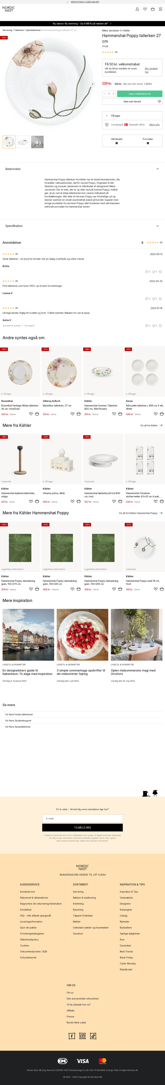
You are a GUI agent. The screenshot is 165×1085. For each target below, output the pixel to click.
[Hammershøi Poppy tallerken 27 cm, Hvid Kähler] (49, 83)
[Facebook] (72, 1035)
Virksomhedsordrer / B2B (33, 951)
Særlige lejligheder (130, 933)
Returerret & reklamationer (34, 897)
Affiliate (70, 1010)
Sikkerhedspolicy (29, 939)
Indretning (78, 903)
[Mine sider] (137, 9)
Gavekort (78, 933)
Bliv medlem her (151, 70)
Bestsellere (126, 927)
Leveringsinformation (31, 921)
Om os (70, 992)
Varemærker (126, 897)
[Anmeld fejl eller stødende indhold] (160, 271)
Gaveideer (125, 945)
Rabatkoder (126, 969)
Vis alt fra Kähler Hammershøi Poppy (138, 513)
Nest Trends (126, 951)
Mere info (154, 124)
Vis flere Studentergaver (18, 720)
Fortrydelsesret (28, 957)
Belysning (78, 909)
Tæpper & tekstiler (83, 915)
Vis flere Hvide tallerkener (19, 714)
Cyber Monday (128, 963)
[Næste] (92, 84)
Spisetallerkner (33, 30)
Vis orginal (29, 325)
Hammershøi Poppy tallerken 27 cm (60, 30)
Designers (125, 903)
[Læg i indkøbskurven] (37, 414)
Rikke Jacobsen (110, 30)
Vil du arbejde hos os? (79, 1004)
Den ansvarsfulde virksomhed (82, 998)
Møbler (77, 921)
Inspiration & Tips (129, 891)
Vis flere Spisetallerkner (18, 726)
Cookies (24, 945)
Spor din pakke (28, 927)
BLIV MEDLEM (75, 2)
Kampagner (126, 909)
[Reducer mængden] (104, 94)
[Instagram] (82, 1035)
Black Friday (126, 957)
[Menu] (160, 9)
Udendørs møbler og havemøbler (91, 927)
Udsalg (123, 915)
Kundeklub (26, 909)
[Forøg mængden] (113, 94)
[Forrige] (6, 84)
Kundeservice (27, 891)
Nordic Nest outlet (76, 1022)
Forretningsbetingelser (32, 933)
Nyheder (124, 921)
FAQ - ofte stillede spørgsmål (35, 915)
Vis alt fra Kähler (149, 425)
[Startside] (9, 9)
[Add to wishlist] (31, 414)
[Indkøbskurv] (153, 9)
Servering (7, 30)
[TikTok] (93, 1035)
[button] (109, 52)
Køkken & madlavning (84, 897)
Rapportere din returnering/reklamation (41, 903)
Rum (122, 939)
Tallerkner (19, 30)
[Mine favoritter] (145, 9)
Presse (70, 1016)
